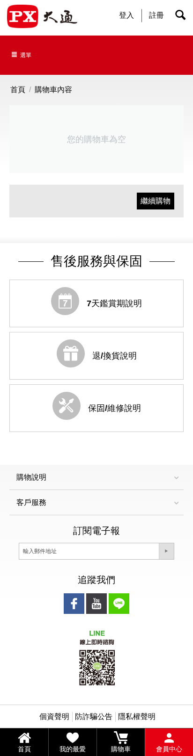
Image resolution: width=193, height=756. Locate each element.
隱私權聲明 (137, 716)
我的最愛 (72, 749)
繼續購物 (156, 201)
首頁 (24, 749)
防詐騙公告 (93, 716)
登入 (126, 15)
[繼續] (166, 551)
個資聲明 (54, 716)
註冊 (156, 15)
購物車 (121, 749)
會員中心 (169, 749)
